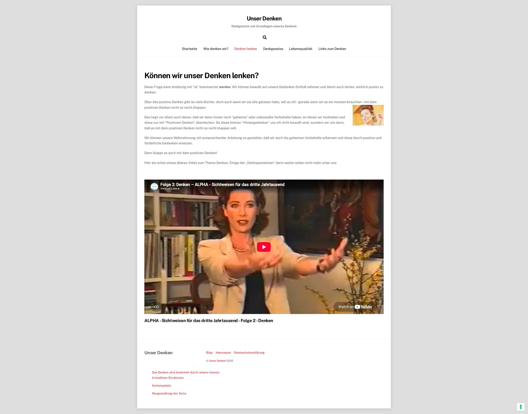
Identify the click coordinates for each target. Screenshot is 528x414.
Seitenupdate (161, 385)
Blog (209, 352)
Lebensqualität (300, 49)
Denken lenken (245, 49)
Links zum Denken (332, 49)
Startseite (189, 49)
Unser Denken (217, 360)
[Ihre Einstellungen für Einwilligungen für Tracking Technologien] (521, 407)
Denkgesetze (273, 49)
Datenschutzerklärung (249, 352)
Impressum (223, 352)
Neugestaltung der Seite (169, 393)
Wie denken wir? (215, 49)
